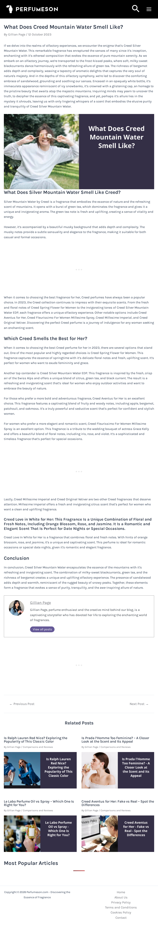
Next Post (139, 704)
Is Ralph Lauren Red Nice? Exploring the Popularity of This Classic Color (35, 740)
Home (121, 892)
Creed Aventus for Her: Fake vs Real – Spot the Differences (118, 803)
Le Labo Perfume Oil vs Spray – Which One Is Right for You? (39, 803)
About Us (121, 897)
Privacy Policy (121, 902)
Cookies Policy (121, 912)
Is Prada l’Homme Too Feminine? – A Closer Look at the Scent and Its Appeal (115, 740)
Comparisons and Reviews (38, 746)
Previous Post (21, 704)
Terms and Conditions (121, 907)
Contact (121, 917)
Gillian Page (40, 602)
